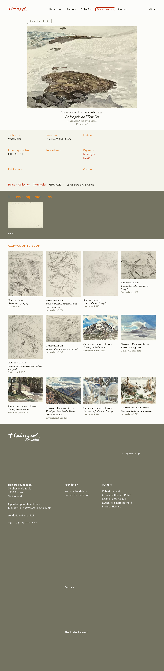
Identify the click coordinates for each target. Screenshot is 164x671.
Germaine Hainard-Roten (116, 495)
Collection (86, 9)
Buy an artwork (105, 9)
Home (11, 185)
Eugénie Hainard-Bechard (117, 503)
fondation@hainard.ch (21, 516)
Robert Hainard (111, 491)
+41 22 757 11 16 (22, 523)
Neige (86, 158)
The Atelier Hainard (76, 632)
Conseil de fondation (77, 495)
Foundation (55, 9)
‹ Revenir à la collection (39, 21)
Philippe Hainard (111, 507)
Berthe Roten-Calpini (114, 499)
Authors (71, 9)
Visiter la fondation (76, 491)
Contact (122, 9)
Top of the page (132, 454)
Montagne (89, 154)
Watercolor (39, 185)
